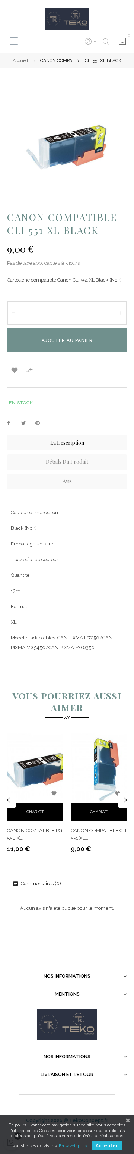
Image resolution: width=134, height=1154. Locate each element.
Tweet (26, 423)
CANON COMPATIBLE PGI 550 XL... (35, 834)
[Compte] (90, 41)
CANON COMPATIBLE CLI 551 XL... (98, 834)
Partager (12, 423)
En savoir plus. (73, 1145)
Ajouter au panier (67, 340)
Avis (67, 481)
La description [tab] (67, 442)
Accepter (107, 1145)
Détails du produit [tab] (67, 461)
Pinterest (41, 423)
